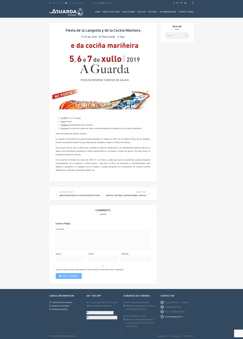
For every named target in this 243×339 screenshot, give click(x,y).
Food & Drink (128, 12)
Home (97, 12)
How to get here (111, 12)
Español (109, 3)
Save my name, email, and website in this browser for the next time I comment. (90, 269)
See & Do (141, 12)
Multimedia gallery (60, 309)
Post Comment (70, 276)
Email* (91, 254)
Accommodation (168, 12)
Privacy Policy (189, 336)
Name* (59, 254)
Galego (95, 3)
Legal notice (162, 336)
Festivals (152, 12)
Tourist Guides (186, 12)
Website (125, 254)
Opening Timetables (61, 306)
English (102, 3)
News (122, 36)
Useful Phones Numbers (62, 302)
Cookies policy (175, 336)
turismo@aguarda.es (76, 3)
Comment (60, 229)
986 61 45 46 (57, 3)
